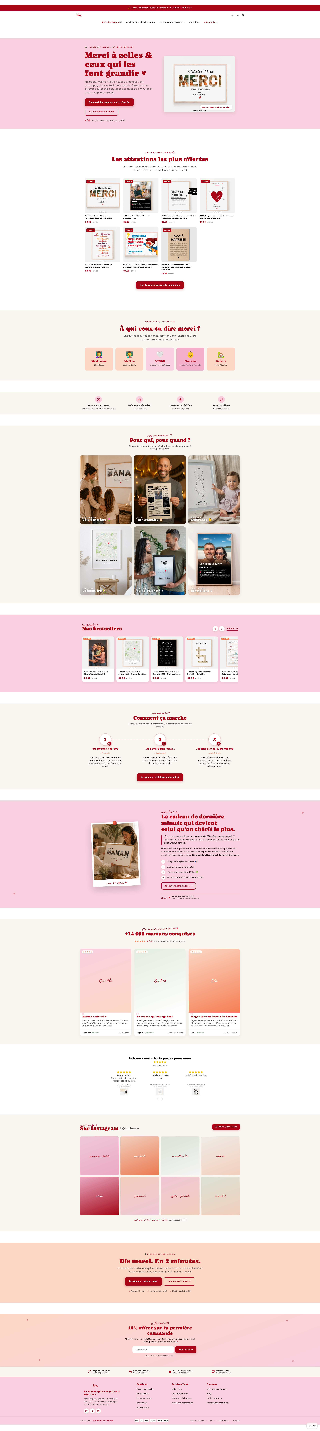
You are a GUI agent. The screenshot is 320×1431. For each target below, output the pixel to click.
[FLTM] (79, 15)
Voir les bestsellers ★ (179, 1281)
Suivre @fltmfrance (227, 1127)
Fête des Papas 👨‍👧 (112, 22)
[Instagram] (86, 1410)
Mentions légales (197, 1420)
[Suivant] (222, 628)
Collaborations (214, 1398)
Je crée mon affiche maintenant (158, 777)
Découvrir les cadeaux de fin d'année (109, 102)
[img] (160, 1062)
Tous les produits (145, 1389)
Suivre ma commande (182, 1403)
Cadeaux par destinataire (140, 22)
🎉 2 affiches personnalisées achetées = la (160, 7)
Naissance (142, 1403)
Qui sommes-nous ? (216, 1389)
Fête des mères (144, 1398)
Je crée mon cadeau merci (143, 1281)
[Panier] (243, 15)
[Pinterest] (98, 1410)
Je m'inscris (184, 1349)
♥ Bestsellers (143, 1393)
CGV (210, 1420)
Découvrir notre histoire (177, 886)
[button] (158, 1099)
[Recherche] (232, 15)
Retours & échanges (182, 1398)
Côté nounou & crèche (101, 111)
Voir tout (231, 628)
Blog (209, 1393)
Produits (194, 22)
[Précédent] (215, 628)
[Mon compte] (237, 15)
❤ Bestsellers (211, 22)
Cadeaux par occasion (172, 22)
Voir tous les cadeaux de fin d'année (160, 285)
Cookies (236, 1420)
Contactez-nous (180, 1393)
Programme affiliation (218, 1403)
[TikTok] (92, 1410)
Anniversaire (143, 1407)
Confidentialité (223, 1420)
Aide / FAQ (177, 1389)
